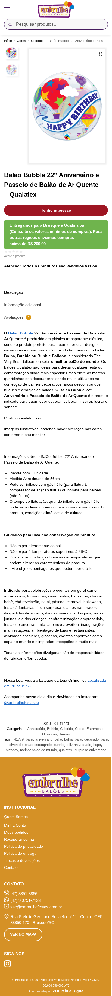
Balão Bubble (21, 333)
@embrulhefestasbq (21, 702)
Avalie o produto (14, 256)
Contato (11, 867)
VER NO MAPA (23, 934)
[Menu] (12, 9)
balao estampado (38, 745)
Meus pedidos (16, 832)
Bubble (52, 729)
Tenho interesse (56, 210)
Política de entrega (20, 853)
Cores (21, 41)
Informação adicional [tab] (22, 305)
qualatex (65, 750)
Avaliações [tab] (16, 317)
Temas (64, 734)
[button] (100, 54)
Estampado (95, 729)
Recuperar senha (19, 839)
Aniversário (36, 729)
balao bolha (64, 739)
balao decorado (87, 739)
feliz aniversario (78, 745)
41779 (19, 739)
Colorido (37, 41)
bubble (59, 745)
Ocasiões (49, 734)
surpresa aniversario (90, 750)
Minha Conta (15, 825)
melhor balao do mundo (38, 750)
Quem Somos (16, 816)
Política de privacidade (23, 846)
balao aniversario (39, 739)
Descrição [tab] (13, 292)
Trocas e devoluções (22, 860)
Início (8, 41)
